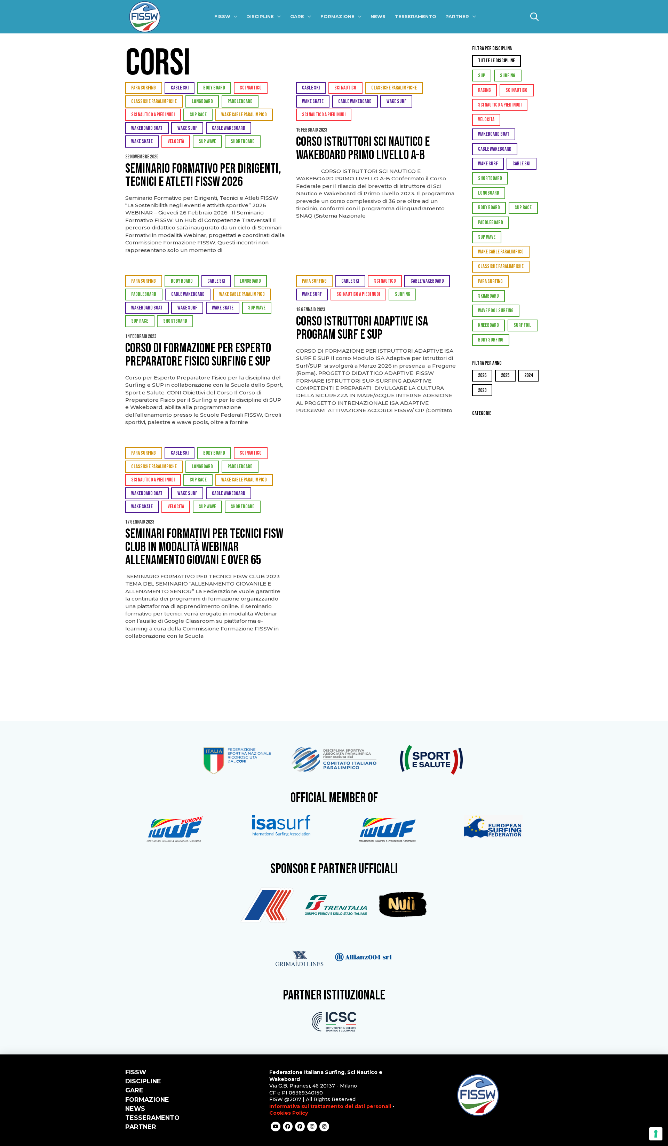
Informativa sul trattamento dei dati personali (330, 1106)
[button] (534, 16)
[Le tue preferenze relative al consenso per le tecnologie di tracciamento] (655, 1133)
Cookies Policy (288, 1113)
